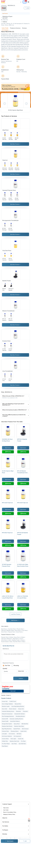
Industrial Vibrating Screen (8, 711)
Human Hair (4, 701)
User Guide (5, 810)
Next (26, 103)
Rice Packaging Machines (8, 716)
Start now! (13, 691)
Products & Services (15, 28)
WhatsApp (23, 88)
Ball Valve (19, 733)
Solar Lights (13, 738)
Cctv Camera (12, 733)
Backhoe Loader (6, 706)
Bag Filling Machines (6, 728)
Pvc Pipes (23, 741)
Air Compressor (17, 736)
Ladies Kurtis (23, 731)
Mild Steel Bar (25, 723)
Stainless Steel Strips (19, 726)
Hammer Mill (5, 718)
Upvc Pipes (14, 743)
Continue (21, 678)
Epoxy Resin (17, 723)
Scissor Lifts (21, 708)
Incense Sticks (5, 738)
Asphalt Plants (16, 728)
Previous (4, 103)
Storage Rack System (7, 723)
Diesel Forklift (5, 721)
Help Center (6, 807)
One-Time (7, 665)
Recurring (16, 665)
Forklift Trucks (13, 701)
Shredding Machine (20, 716)
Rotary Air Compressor (7, 713)
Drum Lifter (4, 708)
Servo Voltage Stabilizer (7, 703)
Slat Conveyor (25, 728)
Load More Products (15, 614)
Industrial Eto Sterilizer (19, 713)
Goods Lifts (20, 738)
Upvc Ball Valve (22, 743)
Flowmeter (25, 711)
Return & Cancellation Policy (9, 812)
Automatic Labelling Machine (16, 718)
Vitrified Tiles (5, 741)
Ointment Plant (5, 731)
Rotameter (18, 711)
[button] (27, 8)
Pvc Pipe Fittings (6, 743)
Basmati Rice (18, 703)
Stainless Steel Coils (14, 741)
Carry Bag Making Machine (18, 706)
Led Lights (4, 733)
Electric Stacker (12, 708)
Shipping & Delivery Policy (9, 814)
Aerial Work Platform (15, 721)
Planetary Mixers (14, 731)
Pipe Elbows (5, 746)
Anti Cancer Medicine (7, 736)
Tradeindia (3, 695)
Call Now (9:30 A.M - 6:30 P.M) (11, 88)
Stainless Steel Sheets (7, 726)
